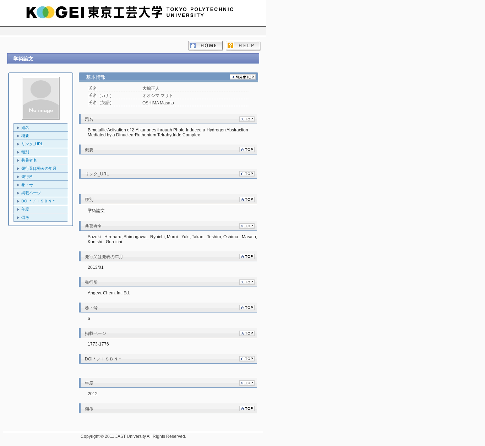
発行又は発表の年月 (38, 168)
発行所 (27, 176)
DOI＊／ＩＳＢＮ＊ (38, 201)
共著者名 (29, 160)
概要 (25, 136)
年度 (25, 209)
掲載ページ (31, 193)
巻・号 (27, 185)
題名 (25, 127)
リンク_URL (32, 144)
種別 (25, 152)
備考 (25, 217)
